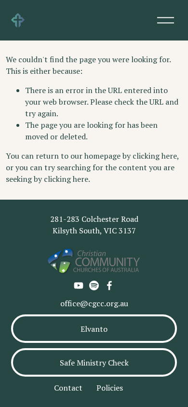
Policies (109, 387)
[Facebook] (109, 285)
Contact (68, 387)
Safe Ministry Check (94, 362)
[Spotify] (94, 285)
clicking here (155, 155)
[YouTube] (78, 285)
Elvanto (94, 329)
